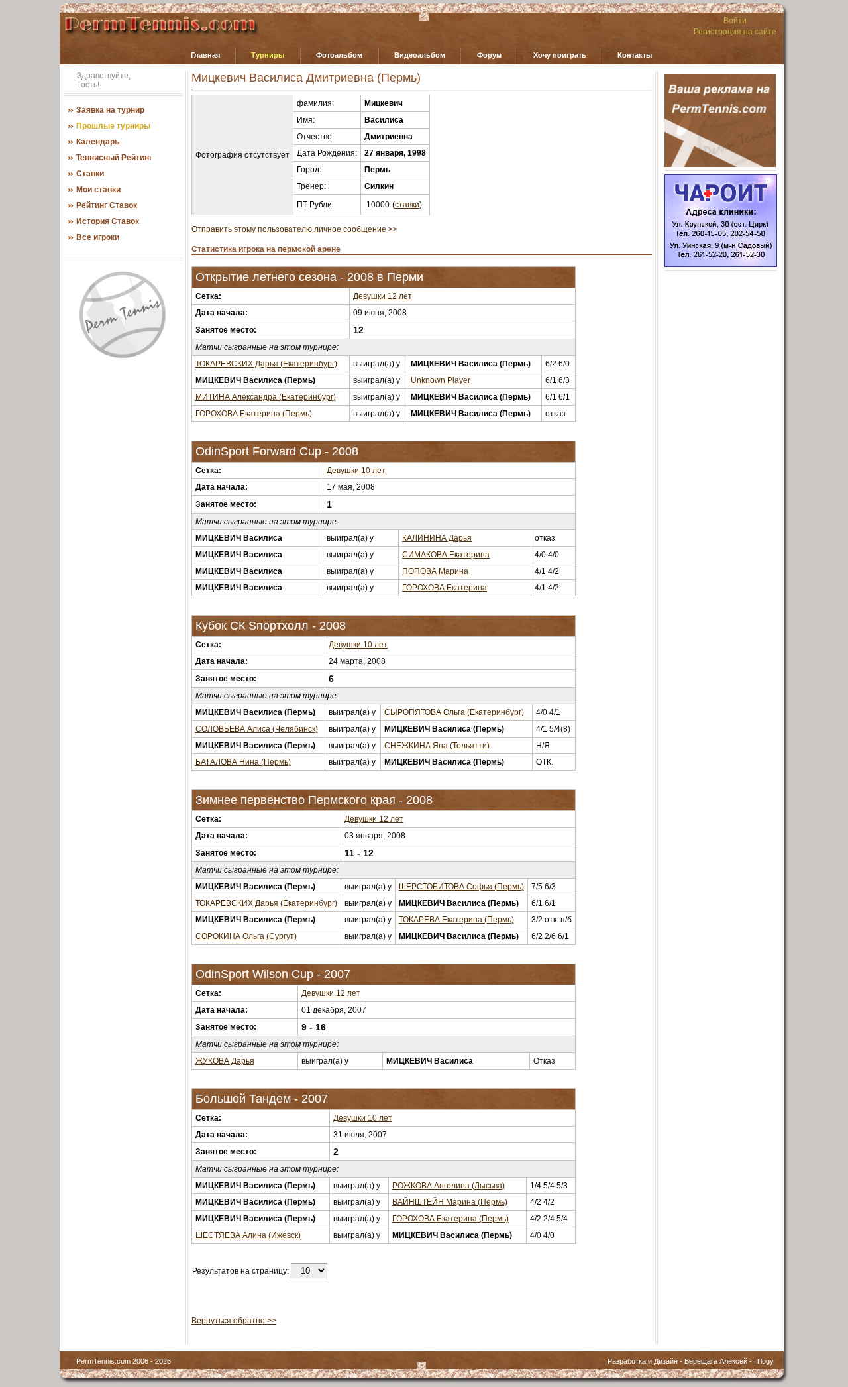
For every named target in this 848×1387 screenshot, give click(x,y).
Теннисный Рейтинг (114, 157)
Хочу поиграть (559, 55)
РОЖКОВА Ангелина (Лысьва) (448, 1185)
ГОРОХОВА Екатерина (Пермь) (253, 413)
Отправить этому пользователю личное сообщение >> (294, 229)
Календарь (97, 141)
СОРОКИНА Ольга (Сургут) (246, 936)
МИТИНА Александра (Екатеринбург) (265, 397)
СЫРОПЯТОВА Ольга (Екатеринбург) (454, 712)
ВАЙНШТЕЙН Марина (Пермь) (449, 1202)
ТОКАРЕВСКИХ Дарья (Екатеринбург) (266, 363)
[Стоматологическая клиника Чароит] (720, 264)
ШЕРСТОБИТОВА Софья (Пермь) (461, 886)
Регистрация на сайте (735, 31)
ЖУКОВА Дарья (224, 1061)
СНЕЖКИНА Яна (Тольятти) (437, 745)
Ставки (90, 173)
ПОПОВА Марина (435, 571)
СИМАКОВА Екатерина (446, 554)
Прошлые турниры (113, 126)
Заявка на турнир (110, 110)
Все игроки (97, 237)
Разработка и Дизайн (643, 1361)
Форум (489, 55)
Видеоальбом (419, 55)
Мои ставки (98, 189)
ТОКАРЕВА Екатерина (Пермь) (456, 919)
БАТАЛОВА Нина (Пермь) (243, 762)
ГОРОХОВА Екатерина (444, 587)
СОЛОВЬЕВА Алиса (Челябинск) (256, 729)
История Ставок (107, 221)
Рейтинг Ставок (106, 205)
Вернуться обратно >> (233, 1320)
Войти (735, 20)
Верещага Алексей (715, 1361)
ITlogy (764, 1361)
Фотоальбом (339, 55)
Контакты (634, 55)
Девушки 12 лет (382, 296)
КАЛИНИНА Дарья (437, 538)
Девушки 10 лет (356, 470)
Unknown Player (440, 380)
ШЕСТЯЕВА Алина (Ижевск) (248, 1235)
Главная (205, 55)
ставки (407, 204)
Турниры (267, 55)
